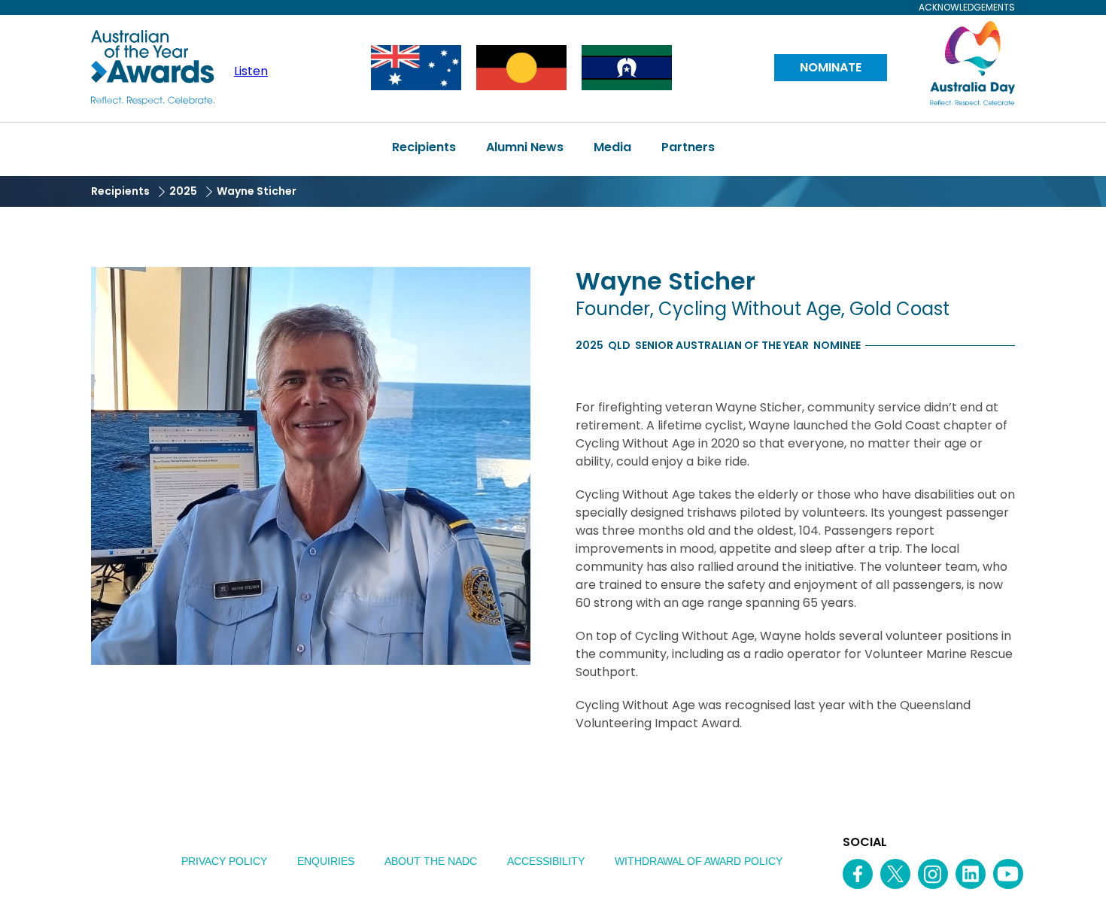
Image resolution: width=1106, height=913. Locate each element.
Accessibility (546, 861)
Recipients (424, 147)
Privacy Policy (224, 861)
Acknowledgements (967, 7)
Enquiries (325, 861)
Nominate (830, 67)
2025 (183, 191)
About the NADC (430, 861)
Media (612, 147)
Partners (688, 147)
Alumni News (525, 147)
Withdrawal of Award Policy (698, 861)
